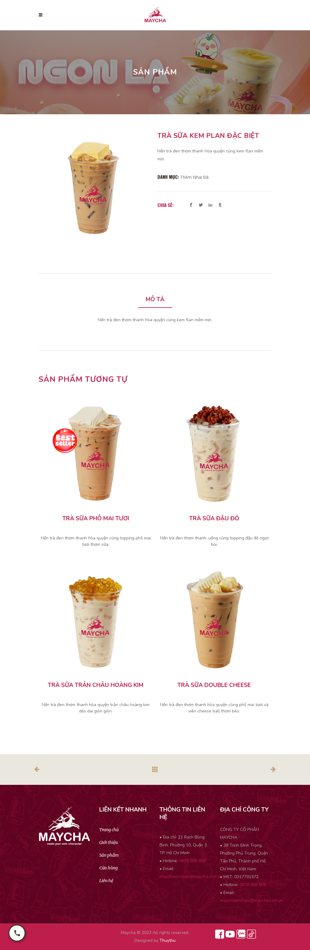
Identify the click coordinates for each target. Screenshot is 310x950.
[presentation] (155, 300)
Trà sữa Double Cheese (214, 685)
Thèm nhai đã (194, 177)
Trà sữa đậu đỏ (214, 518)
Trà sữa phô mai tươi (95, 518)
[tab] (155, 300)
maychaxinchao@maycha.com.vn (191, 876)
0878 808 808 (192, 861)
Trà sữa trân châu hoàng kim (95, 685)
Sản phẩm (109, 855)
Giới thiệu (108, 842)
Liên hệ (106, 880)
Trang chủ (109, 829)
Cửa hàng (108, 868)
